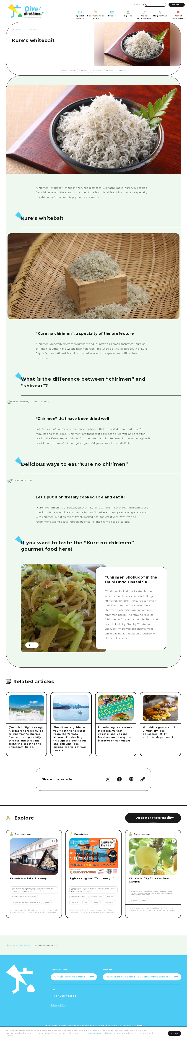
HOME (18, 29)
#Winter (122, 71)
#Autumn (110, 71)
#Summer (97, 71)
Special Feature (30, 29)
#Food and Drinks (69, 71)
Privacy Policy (96, 1033)
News (137, 5)
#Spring (84, 71)
